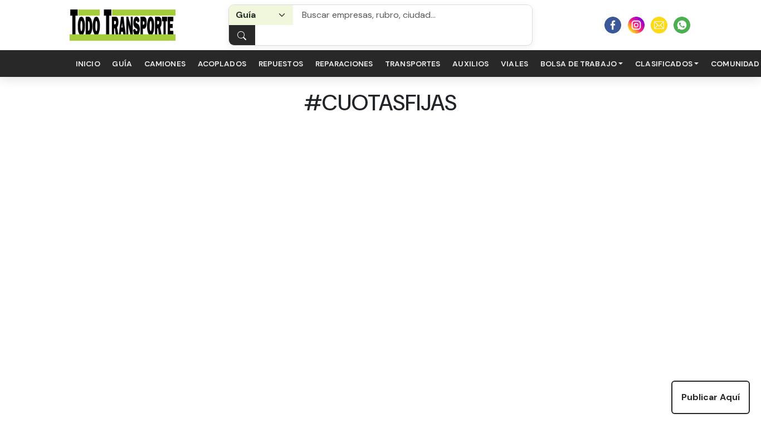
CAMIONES (165, 64)
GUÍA (122, 64)
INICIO (88, 64)
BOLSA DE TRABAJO (578, 64)
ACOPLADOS (222, 64)
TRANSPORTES (413, 64)
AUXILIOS (470, 64)
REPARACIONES (344, 64)
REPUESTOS (280, 64)
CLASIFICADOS (663, 64)
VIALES (514, 64)
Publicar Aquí (710, 397)
